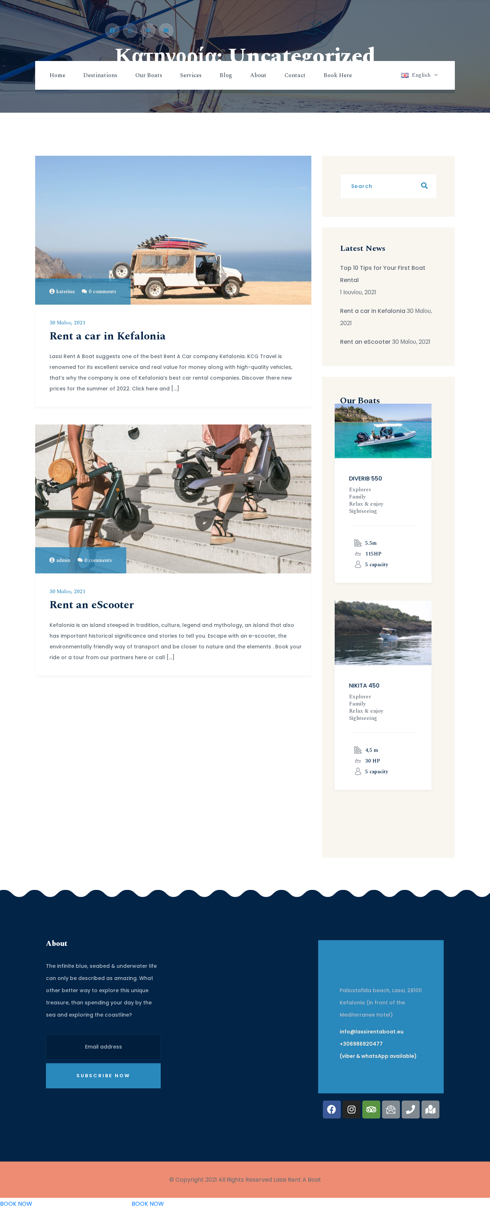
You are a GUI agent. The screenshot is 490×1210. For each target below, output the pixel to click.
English (421, 75)
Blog (226, 75)
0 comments (102, 291)
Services (191, 75)
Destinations (100, 75)
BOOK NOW (16, 1204)
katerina (65, 291)
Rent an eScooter (92, 605)
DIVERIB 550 (365, 478)
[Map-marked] (430, 1109)
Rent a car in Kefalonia (108, 336)
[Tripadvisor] (371, 1109)
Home (57, 75)
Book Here (338, 75)
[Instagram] (352, 1109)
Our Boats (148, 75)
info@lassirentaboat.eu (372, 1031)
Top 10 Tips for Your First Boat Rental (382, 274)
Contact (295, 75)
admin (63, 560)
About (258, 75)
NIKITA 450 (364, 685)
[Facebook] (332, 1109)
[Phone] (411, 1109)
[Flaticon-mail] (391, 1109)
